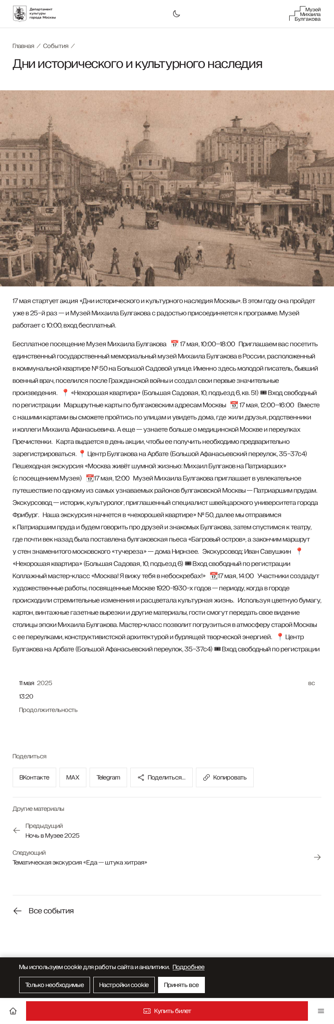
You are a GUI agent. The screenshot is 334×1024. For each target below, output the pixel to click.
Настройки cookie (124, 985)
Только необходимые (54, 985)
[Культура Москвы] (39, 14)
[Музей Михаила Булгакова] (304, 14)
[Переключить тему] (176, 14)
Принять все (181, 985)
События (55, 46)
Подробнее (188, 967)
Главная (23, 46)
